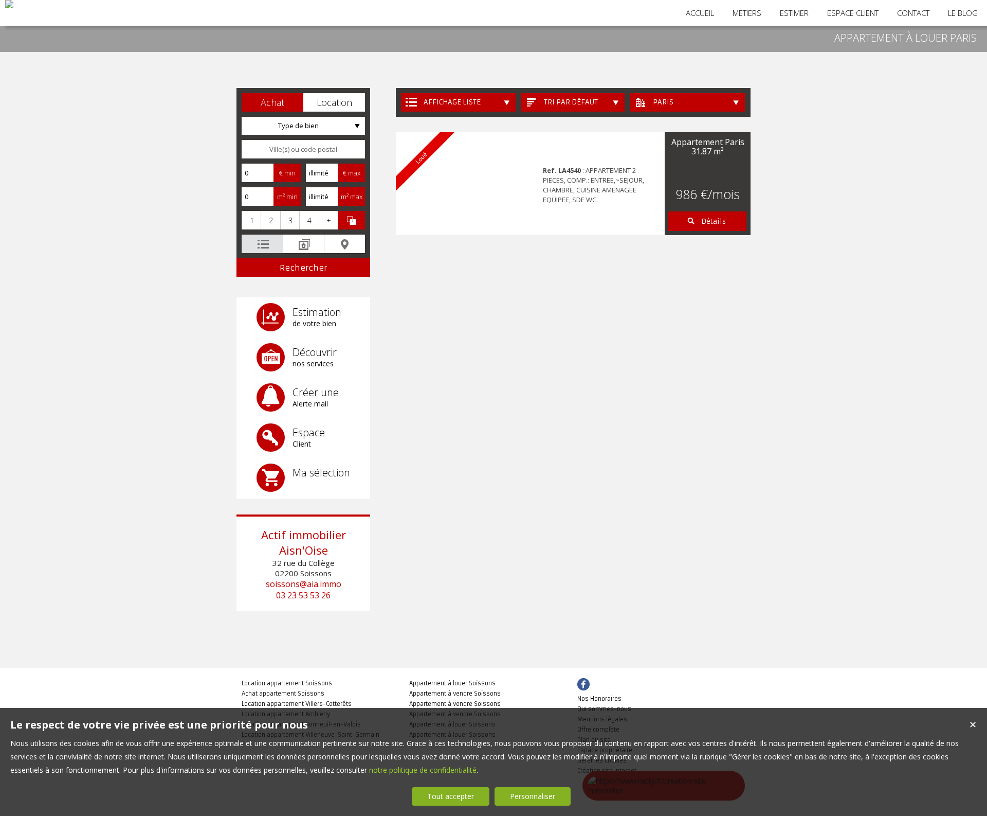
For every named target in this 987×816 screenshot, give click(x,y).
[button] (272, 102)
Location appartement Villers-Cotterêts (297, 703)
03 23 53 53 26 (303, 595)
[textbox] (303, 149)
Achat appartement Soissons (283, 693)
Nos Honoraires (599, 698)
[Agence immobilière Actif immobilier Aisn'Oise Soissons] (9, 4)
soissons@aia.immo (303, 584)
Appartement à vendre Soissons (455, 693)
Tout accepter (450, 796)
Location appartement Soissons (287, 683)
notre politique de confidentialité (423, 770)
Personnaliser (532, 796)
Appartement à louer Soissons (452, 683)
